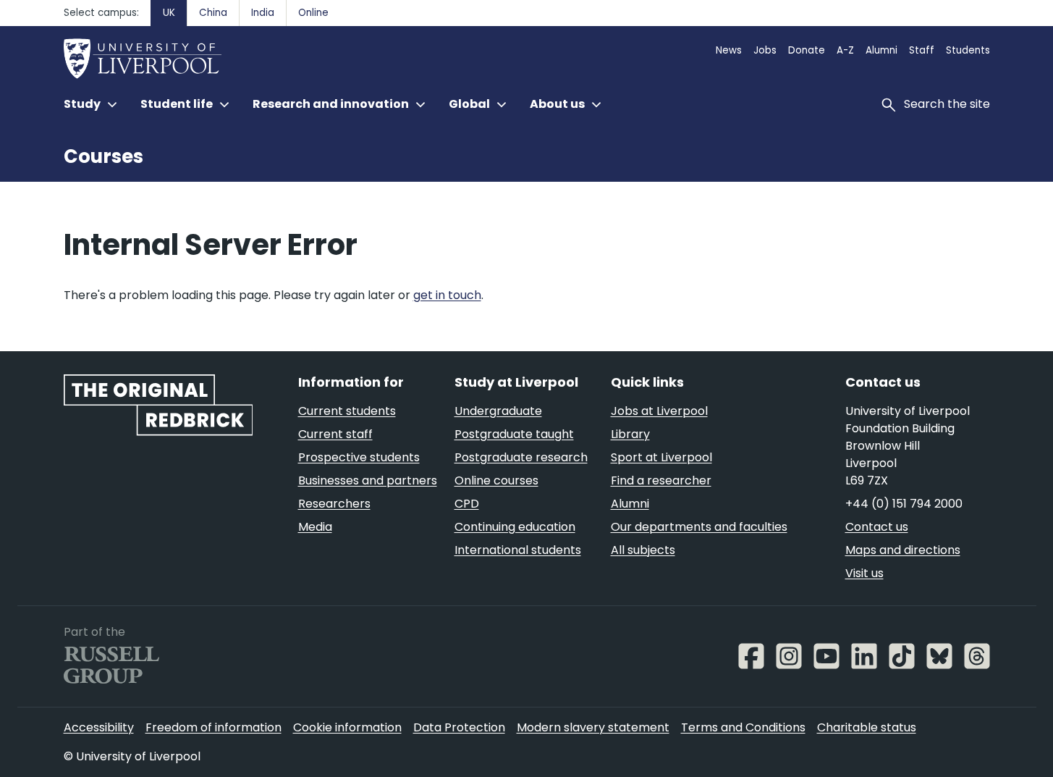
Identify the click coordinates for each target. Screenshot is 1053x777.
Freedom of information (213, 727)
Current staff (335, 434)
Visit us (864, 573)
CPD (466, 503)
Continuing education (514, 526)
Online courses (496, 480)
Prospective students (359, 457)
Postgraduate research (521, 457)
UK (169, 13)
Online (313, 13)
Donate (806, 50)
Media (315, 526)
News (729, 50)
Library (630, 434)
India (262, 13)
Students (968, 50)
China (213, 13)
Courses (103, 156)
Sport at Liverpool (661, 457)
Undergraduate (498, 411)
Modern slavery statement (593, 727)
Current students (347, 411)
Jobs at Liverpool (659, 411)
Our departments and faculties (699, 526)
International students (517, 550)
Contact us (876, 526)
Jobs (765, 50)
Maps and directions (902, 550)
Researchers (334, 503)
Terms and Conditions (743, 727)
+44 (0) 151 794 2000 (904, 503)
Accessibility (99, 727)
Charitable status (866, 727)
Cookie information (347, 727)
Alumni (881, 50)
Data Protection (459, 727)
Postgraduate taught (514, 434)
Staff (921, 50)
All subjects (643, 550)
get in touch (447, 295)
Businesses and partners (367, 480)
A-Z (845, 50)
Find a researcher (661, 480)
